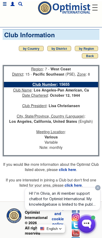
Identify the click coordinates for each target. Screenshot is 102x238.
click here (67, 169)
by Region (86, 48)
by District (59, 48)
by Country (31, 48)
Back (90, 55)
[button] (11, 4)
